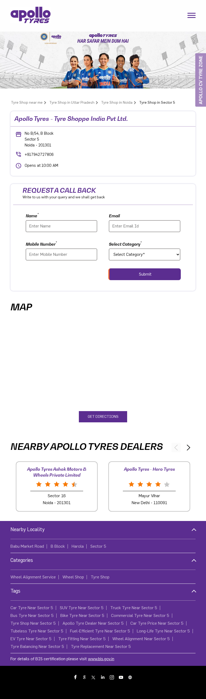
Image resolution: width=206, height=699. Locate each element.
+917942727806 (39, 155)
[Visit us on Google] (85, 677)
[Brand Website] (130, 677)
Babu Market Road (27, 546)
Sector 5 (98, 546)
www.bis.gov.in (101, 659)
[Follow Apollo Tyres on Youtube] (121, 677)
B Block (58, 546)
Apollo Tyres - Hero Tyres (149, 469)
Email (114, 215)
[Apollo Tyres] (30, 16)
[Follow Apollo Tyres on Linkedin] (103, 677)
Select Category (125, 243)
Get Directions (103, 417)
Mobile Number (41, 243)
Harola (78, 546)
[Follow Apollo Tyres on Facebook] (75, 677)
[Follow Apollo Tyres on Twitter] (94, 677)
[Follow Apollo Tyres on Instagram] (112, 677)
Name (32, 215)
